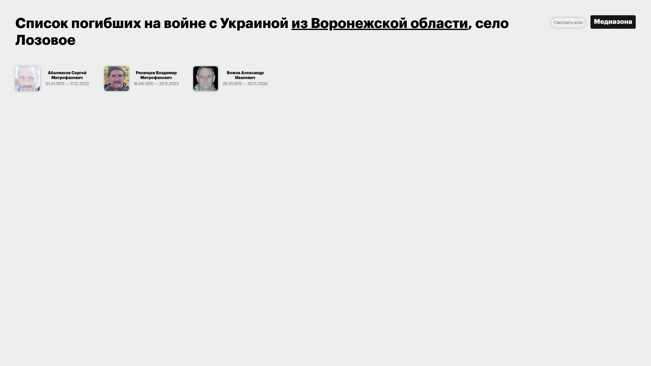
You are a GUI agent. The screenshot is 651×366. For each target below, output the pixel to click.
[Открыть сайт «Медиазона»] (613, 22)
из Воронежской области (379, 23)
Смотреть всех (568, 23)
